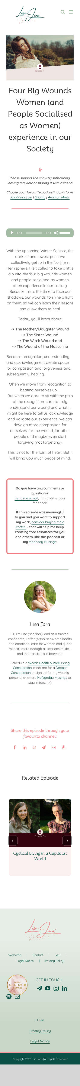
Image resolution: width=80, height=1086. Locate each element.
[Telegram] (44, 747)
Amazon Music (59, 197)
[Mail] (17, 996)
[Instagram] (56, 988)
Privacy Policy (54, 961)
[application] (40, 232)
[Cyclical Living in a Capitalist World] (40, 801)
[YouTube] (47, 988)
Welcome (14, 955)
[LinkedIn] (24, 747)
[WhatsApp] (34, 747)
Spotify (40, 197)
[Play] (12, 233)
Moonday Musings (42, 542)
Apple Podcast (21, 197)
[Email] (53, 747)
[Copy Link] (64, 747)
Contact (38, 955)
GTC (57, 955)
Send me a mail (26, 498)
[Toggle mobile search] (63, 12)
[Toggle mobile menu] (71, 12)
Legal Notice (25, 961)
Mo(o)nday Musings (52, 678)
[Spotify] (9, 996)
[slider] (65, 232)
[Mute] (56, 233)
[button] (12, 840)
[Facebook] (15, 747)
